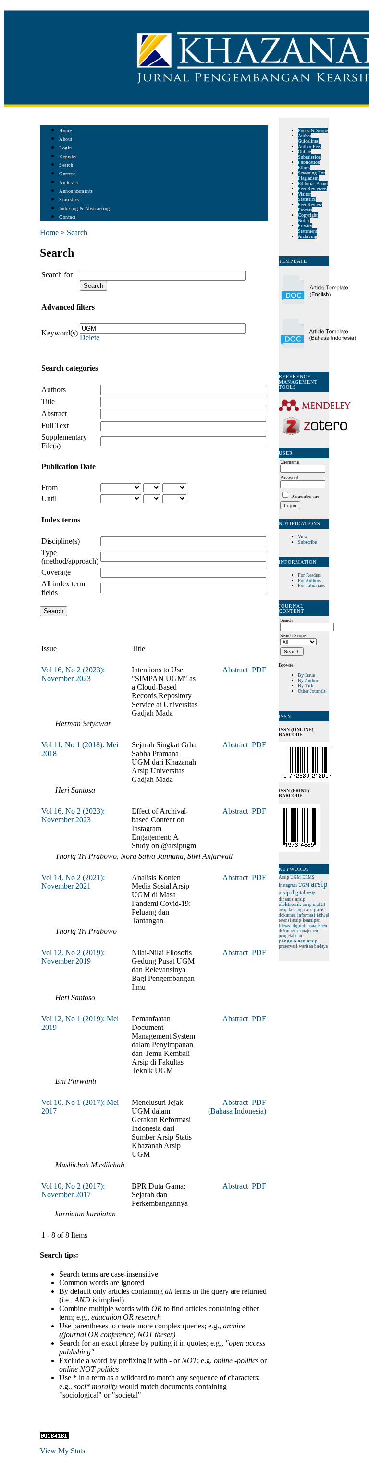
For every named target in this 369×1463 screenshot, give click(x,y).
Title (48, 401)
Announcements (76, 191)
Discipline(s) (60, 541)
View (303, 536)
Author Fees (309, 146)
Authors (53, 389)
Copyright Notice (308, 217)
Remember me (305, 496)
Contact (67, 217)
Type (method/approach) (69, 556)
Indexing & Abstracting (84, 208)
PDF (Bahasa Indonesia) (237, 1106)
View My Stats (62, 1451)
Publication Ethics (309, 165)
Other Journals (312, 691)
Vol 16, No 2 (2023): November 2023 (73, 674)
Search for (57, 275)
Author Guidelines (308, 138)
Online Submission (309, 154)
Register (68, 156)
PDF (259, 670)
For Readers (309, 575)
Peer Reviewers (312, 188)
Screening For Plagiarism (311, 175)
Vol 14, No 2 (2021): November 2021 (73, 881)
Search (66, 165)
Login (65, 147)
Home (65, 130)
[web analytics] (54, 1436)
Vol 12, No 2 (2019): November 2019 (73, 956)
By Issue (306, 675)
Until (49, 499)
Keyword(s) (59, 333)
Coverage (56, 572)
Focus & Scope (313, 130)
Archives (68, 182)
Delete (89, 338)
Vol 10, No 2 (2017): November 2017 (73, 1190)
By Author (308, 680)
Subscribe (307, 542)
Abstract (54, 413)
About (66, 139)
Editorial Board (313, 183)
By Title (306, 685)
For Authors (309, 580)
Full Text (55, 426)
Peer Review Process (310, 207)
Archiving (307, 236)
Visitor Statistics (307, 196)
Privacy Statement (307, 228)
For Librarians (311, 585)
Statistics (69, 199)
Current (67, 173)
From (49, 488)
